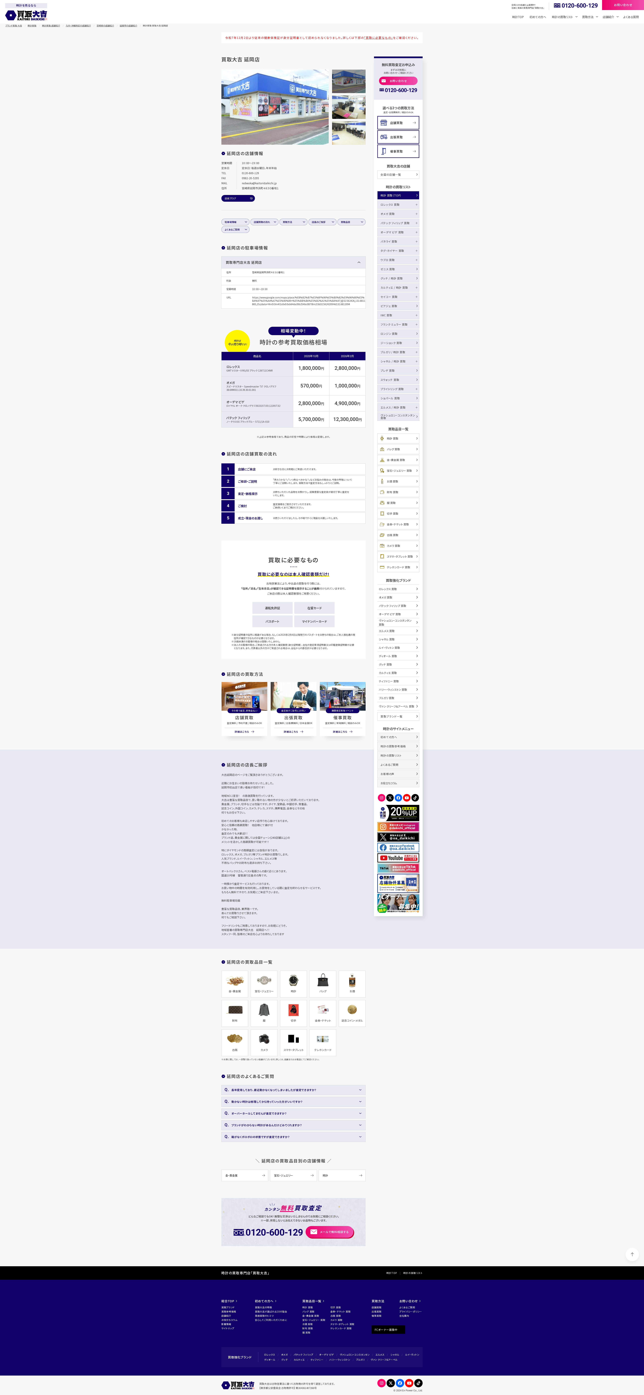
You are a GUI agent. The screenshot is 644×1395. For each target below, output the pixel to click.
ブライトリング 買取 (392, 389)
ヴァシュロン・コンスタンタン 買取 (398, 416)
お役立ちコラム (389, 783)
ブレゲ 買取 (388, 370)
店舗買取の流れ (262, 222)
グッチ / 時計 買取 (392, 278)
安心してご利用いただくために (271, 1320)
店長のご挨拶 (318, 222)
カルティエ (299, 1359)
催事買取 (342, 717)
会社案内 (404, 1315)
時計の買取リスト (391, 755)
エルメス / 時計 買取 (393, 407)
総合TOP (227, 1301)
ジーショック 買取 (391, 343)
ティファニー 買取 (389, 681)
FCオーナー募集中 (386, 1330)
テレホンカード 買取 (398, 567)
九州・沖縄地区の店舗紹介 (78, 25)
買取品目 (345, 222)
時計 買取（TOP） (391, 195)
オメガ (230, 382)
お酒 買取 (392, 481)
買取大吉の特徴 (263, 1307)
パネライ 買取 (389, 241)
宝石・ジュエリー (283, 1175)
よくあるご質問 (232, 229)
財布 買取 (392, 492)
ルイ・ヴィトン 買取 (389, 648)
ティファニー (317, 1359)
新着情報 (226, 1324)
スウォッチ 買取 (390, 380)
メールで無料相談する (334, 1232)
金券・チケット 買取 (398, 524)
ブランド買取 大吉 (13, 25)
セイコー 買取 (389, 297)
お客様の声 (387, 774)
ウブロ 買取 (388, 260)
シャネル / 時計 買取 (393, 361)
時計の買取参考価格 (393, 746)
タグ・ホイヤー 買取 (392, 251)
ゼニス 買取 (388, 269)
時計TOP (518, 17)
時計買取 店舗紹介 (51, 25)
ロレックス (233, 366)
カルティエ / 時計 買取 (394, 288)
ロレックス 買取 (390, 205)
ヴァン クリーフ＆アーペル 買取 (396, 706)
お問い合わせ (398, 81)
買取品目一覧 (311, 1301)
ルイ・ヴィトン (412, 1354)
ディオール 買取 (388, 656)
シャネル (394, 1354)
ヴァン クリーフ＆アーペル (384, 1359)
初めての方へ (537, 17)
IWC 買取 (386, 315)
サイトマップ (227, 1328)
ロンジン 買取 (389, 334)
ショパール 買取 (390, 398)
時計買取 (32, 25)
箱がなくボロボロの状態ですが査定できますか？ (260, 1137)
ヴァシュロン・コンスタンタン (355, 1354)
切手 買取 (392, 513)
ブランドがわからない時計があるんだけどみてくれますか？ (266, 1125)
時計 (325, 1175)
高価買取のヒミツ (264, 1315)
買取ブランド (228, 1307)
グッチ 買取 (385, 664)
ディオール (269, 1359)
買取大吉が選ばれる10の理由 (271, 1311)
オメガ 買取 (388, 214)
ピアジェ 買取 (389, 306)
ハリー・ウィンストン (339, 1359)
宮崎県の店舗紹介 (105, 25)
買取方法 (287, 222)
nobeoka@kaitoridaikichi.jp (259, 183)
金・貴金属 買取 (396, 460)
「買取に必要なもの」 (378, 38)
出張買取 (293, 717)
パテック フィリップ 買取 (395, 223)
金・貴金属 (231, 1175)
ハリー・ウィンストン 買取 (393, 690)
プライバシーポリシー (410, 1311)
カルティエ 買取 (388, 673)
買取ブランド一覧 (392, 716)
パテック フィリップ (238, 418)
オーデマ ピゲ (235, 402)
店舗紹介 (226, 1315)
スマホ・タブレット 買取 (400, 556)
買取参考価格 (228, 1311)
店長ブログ (230, 198)
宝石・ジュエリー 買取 (399, 471)
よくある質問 (631, 17)
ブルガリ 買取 (386, 698)
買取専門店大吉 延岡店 (244, 262)
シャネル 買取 (387, 639)
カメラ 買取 (393, 546)
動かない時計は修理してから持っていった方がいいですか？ (267, 1102)
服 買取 (391, 503)
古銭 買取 (392, 535)
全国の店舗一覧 (391, 175)
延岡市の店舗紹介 (128, 25)
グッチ (284, 1359)
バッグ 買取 (393, 449)
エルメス (380, 1354)
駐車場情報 (230, 222)
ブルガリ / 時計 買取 (393, 352)
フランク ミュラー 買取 (394, 324)
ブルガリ (360, 1359)
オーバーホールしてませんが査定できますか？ (259, 1113)
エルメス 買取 (387, 631)
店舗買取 (244, 717)
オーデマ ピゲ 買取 (392, 232)
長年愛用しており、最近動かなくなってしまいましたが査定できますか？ (273, 1090)
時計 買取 (392, 438)
